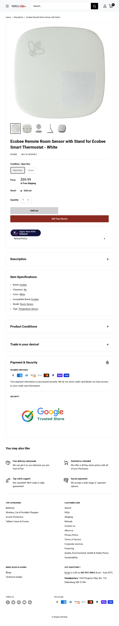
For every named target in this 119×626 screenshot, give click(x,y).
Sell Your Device (59, 218)
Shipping (69, 517)
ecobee (13, 154)
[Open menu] (7, 6)
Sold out (34, 210)
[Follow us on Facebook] (8, 602)
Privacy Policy (71, 535)
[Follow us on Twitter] (13, 602)
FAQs (67, 512)
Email (67, 572)
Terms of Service (73, 539)
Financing (69, 548)
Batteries (10, 508)
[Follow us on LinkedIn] (30, 602)
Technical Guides (14, 577)
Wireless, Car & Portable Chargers (22, 512)
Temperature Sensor (28, 309)
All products (18, 17)
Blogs (8, 572)
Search (68, 508)
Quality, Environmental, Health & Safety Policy (87, 553)
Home (8, 17)
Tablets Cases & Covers (17, 521)
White (22, 294)
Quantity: (14, 200)
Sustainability (71, 557)
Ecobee (35, 299)
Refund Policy (20, 238)
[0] (111, 6)
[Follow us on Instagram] (19, 602)
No (25, 289)
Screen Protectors (14, 517)
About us (69, 530)
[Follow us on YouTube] (24, 602)
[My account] (104, 6)
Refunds (68, 521)
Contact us (70, 526)
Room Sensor (26, 304)
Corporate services (74, 544)
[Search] (94, 6)
